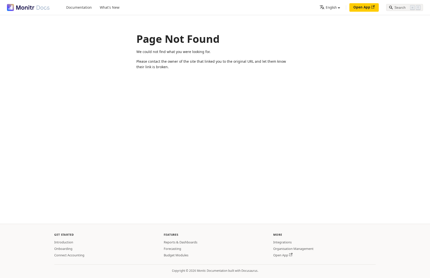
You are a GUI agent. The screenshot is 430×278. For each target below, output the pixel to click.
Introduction (63, 242)
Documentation (79, 7)
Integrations (282, 242)
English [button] (331, 7)
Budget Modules (176, 255)
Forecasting (172, 248)
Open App (361, 7)
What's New (109, 7)
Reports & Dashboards (180, 242)
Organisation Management (293, 248)
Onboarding (63, 248)
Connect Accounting (69, 255)
